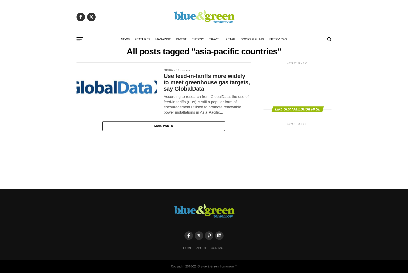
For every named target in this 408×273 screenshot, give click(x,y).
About (201, 248)
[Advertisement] (298, 84)
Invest (181, 39)
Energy (198, 39)
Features (142, 39)
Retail (230, 39)
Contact (218, 248)
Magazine (163, 39)
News (125, 39)
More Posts (163, 125)
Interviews (278, 39)
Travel (214, 39)
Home (187, 248)
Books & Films (252, 39)
